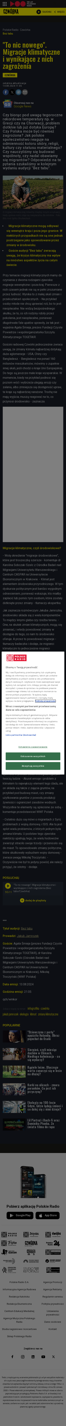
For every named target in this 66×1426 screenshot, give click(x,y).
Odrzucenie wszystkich (33, 756)
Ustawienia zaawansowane (33, 747)
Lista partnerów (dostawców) (21, 734)
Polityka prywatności (45, 701)
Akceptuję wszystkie (33, 765)
